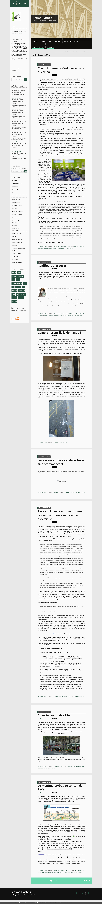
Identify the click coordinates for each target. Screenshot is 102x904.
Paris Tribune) (77, 863)
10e (23, 287)
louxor (19, 272)
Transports (15, 256)
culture (18, 279)
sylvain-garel (53, 872)
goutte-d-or (22, 290)
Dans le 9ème (15, 196)
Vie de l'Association (17, 262)
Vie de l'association (71, 41)
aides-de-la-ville (54, 697)
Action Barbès (42, 18)
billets (68, 315)
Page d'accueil (70, 51)
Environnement (16, 217)
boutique (40, 99)
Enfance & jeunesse (17, 214)
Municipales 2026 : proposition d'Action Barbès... (18, 134)
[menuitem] (35, 40)
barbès (14, 272)
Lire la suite (19, 33)
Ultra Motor (46, 645)
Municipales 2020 (16, 233)
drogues (79, 246)
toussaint (77, 492)
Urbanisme (15, 259)
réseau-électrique (42, 768)
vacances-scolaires (70, 492)
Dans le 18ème (16, 202)
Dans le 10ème (16, 199)
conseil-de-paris (69, 872)
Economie (14, 208)
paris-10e (18, 287)
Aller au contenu (5, 1)
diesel (43, 872)
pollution (47, 872)
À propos (50, 47)
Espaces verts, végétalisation (15, 221)
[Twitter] (19, 3)
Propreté (14, 245)
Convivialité (15, 189)
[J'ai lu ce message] (100, 902)
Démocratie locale (17, 205)
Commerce (15, 186)
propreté (21, 297)
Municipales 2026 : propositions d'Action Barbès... (18, 101)
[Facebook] (13, 3)
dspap (71, 315)
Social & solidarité (16, 253)
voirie (13, 294)
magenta (72, 766)
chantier (81, 766)
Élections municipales (17, 211)
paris (75, 246)
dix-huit (58, 41)
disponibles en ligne (43, 120)
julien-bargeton (61, 872)
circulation (79, 696)
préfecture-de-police (76, 313)
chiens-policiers (59, 315)
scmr (13, 279)
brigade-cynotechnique (49, 315)
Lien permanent (43, 246)
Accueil (35, 41)
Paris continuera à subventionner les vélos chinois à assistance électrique (61, 515)
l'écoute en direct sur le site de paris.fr (49, 528)
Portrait (14, 236)
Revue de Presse (38, 47)
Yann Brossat (46, 594)
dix (50, 41)
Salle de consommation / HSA (18, 249)
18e (13, 287)
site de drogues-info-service (62, 212)
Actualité (14, 180)
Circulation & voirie (17, 183)
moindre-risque (60, 248)
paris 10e (14, 301)
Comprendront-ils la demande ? (59, 332)
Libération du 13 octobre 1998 (55, 97)
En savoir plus (69, 902)
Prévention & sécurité (17, 239)
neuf (43, 41)
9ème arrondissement (17, 276)
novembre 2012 (81, 51)
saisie (65, 315)
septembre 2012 (59, 51)
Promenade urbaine (17, 242)
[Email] (25, 3)
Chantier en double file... (55, 715)
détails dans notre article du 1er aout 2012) (59, 849)
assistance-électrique (45, 697)
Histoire (14, 225)
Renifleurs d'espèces (52, 265)
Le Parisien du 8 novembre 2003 (73, 97)
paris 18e (14, 297)
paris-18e (14, 290)
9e (17, 294)
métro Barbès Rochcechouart (16, 229)
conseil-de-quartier (17, 283)
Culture (14, 192)
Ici (42, 213)
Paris (25, 283)
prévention (22, 294)
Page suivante (85, 880)
